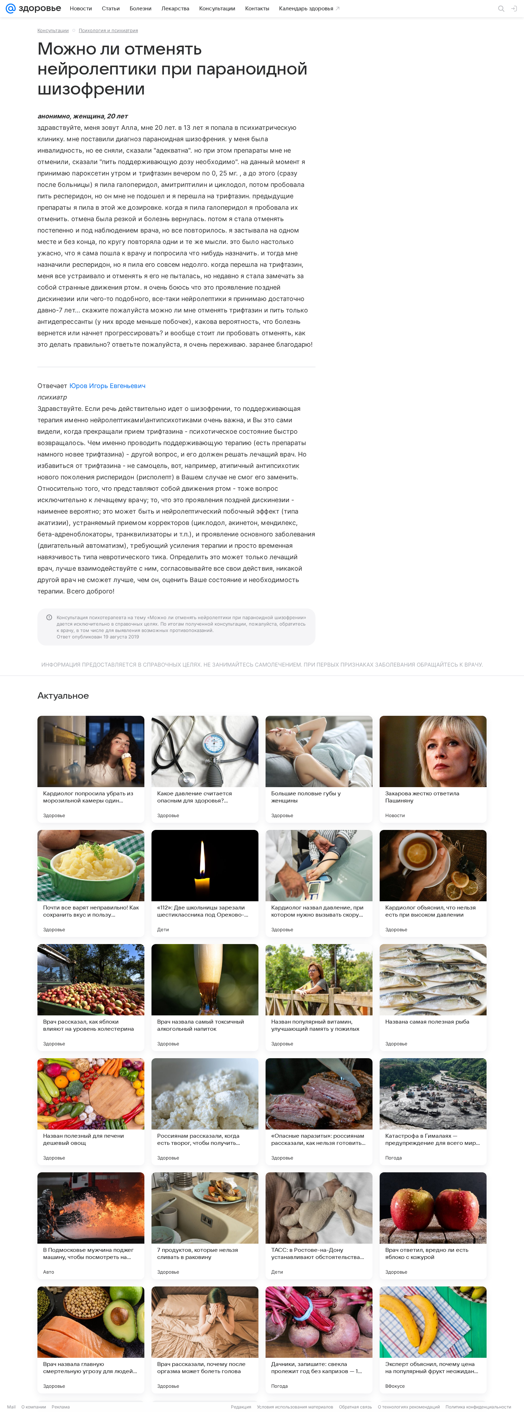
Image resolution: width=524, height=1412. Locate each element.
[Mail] (11, 8)
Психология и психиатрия (108, 30)
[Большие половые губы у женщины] (319, 769)
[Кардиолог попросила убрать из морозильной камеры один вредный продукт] (90, 769)
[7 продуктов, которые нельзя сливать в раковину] (204, 1225)
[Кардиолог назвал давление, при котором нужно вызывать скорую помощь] (319, 883)
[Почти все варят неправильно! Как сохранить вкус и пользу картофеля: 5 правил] (90, 883)
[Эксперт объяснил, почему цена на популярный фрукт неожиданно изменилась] (433, 1339)
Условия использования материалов (295, 1407)
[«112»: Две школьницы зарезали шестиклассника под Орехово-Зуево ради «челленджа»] (204, 883)
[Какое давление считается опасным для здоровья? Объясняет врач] (204, 769)
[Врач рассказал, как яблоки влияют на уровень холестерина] (90, 997)
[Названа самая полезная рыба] (433, 997)
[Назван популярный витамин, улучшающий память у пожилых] (319, 997)
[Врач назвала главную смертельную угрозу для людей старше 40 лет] (90, 1339)
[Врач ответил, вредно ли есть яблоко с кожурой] (433, 1225)
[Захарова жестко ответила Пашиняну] (433, 769)
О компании (33, 1407)
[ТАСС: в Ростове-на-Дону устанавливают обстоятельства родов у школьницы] (319, 1225)
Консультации (53, 30)
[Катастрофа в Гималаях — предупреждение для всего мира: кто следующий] (433, 1111)
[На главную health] (38, 8)
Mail (11, 1407)
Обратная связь (355, 1407)
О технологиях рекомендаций (409, 1407)
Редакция (241, 1407)
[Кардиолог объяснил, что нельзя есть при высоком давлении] (433, 883)
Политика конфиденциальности (478, 1407)
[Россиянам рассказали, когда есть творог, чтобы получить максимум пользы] (204, 1111)
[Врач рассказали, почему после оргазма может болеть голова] (204, 1339)
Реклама (61, 1407)
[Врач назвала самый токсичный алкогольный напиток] (204, 997)
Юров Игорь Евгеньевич (107, 385)
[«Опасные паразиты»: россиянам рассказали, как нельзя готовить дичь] (319, 1111)
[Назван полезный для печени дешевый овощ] (90, 1111)
